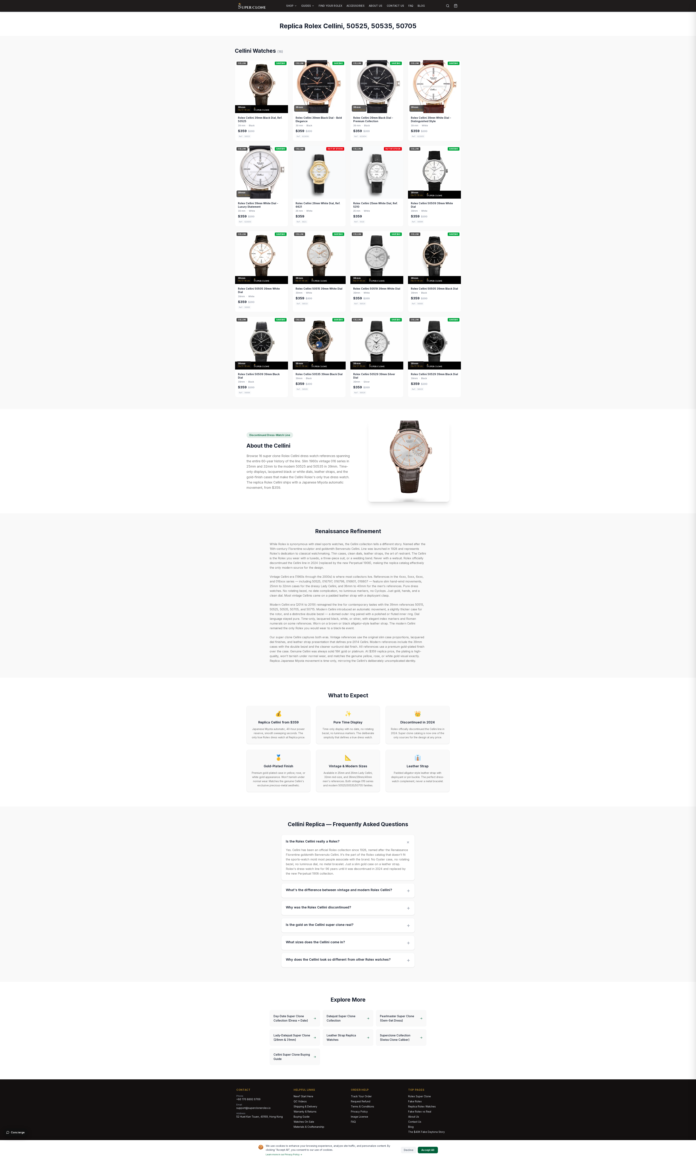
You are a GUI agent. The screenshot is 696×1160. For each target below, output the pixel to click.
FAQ (410, 5)
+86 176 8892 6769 (248, 1099)
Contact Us (395, 5)
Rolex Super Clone (419, 1096)
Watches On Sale (304, 1121)
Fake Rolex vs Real (419, 1111)
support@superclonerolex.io (253, 1107)
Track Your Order (361, 1096)
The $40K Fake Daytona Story (426, 1131)
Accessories (355, 5)
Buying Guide (302, 1116)
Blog (421, 5)
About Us (375, 5)
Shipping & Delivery (305, 1106)
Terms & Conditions (362, 1106)
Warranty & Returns (305, 1111)
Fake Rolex (415, 1101)
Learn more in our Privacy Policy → (284, 1154)
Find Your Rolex (330, 5)
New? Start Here (303, 1096)
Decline (408, 1149)
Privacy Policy (359, 1111)
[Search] (447, 5)
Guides (306, 5)
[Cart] (455, 5)
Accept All (427, 1149)
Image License (359, 1116)
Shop (289, 5)
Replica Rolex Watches (422, 1106)
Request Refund (360, 1101)
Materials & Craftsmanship (309, 1126)
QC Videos (300, 1101)
